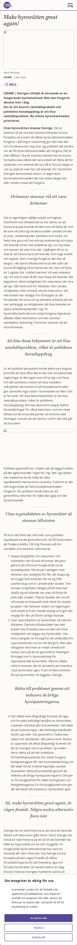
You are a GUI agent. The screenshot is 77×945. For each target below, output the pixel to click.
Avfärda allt (38, 937)
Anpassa (39, 927)
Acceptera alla (38, 918)
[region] (38, 910)
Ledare (8, 77)
